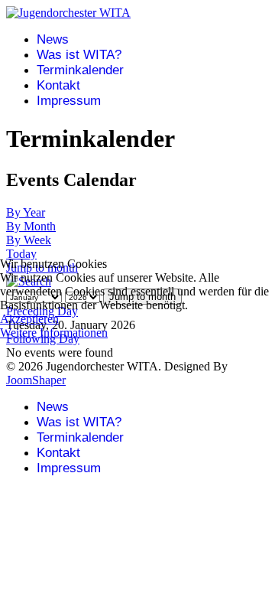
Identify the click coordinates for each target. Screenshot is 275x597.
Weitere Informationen (54, 332)
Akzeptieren (29, 318)
